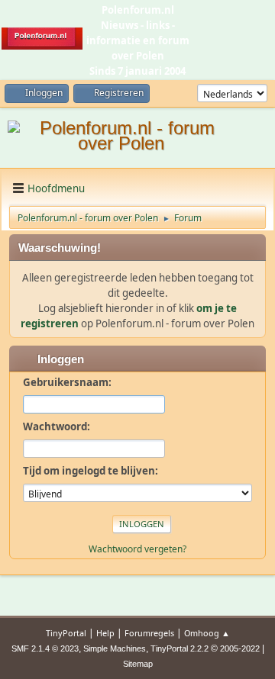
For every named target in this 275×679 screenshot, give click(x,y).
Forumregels (149, 633)
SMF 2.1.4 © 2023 (45, 648)
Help (105, 633)
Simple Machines (114, 648)
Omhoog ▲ (207, 633)
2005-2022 (240, 648)
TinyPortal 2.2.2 (179, 648)
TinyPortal (66, 633)
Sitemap (138, 663)
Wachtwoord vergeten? (137, 548)
